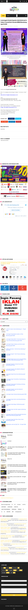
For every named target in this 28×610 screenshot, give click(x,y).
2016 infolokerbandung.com (17, 605)
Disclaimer (9, 434)
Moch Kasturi (3, 523)
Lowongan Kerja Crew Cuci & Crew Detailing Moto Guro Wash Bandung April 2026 (16, 363)
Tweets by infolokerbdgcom (7, 497)
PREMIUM (10, 26)
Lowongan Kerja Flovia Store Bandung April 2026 (15, 379)
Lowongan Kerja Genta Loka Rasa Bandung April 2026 (15, 404)
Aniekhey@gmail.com (6, 518)
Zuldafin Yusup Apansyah (6, 539)
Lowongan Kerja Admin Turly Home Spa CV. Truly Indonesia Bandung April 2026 (16, 464)
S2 (1, 510)
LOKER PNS (16, 506)
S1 (23, 508)
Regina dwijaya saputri (6, 526)
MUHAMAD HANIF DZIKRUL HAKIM (7, 534)
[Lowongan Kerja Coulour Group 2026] (14, 198)
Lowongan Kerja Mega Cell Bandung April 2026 (15, 409)
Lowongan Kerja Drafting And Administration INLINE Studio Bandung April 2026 (16, 419)
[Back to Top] (14, 608)
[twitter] (24, 1)
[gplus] (26, 1)
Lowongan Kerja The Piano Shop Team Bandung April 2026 (15, 424)
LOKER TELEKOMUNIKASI (5, 508)
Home (3, 15)
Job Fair (23, 503)
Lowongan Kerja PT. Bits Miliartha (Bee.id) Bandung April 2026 (15, 374)
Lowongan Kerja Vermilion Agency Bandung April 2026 (16, 414)
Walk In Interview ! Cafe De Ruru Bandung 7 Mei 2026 (16, 353)
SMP (13, 510)
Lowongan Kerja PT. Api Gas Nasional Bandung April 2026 (14, 394)
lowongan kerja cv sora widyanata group (14, 543)
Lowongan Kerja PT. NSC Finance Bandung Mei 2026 (15, 358)
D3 (14, 503)
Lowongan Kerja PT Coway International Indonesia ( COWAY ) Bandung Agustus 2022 (16, 489)
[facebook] (22, 1)
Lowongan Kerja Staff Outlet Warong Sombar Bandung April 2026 (16, 452)
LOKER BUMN (10, 506)
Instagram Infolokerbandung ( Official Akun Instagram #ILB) (13, 262)
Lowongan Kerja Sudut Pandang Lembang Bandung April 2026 (15, 389)
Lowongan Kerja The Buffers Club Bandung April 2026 (15, 384)
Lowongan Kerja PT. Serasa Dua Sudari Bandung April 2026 (14, 369)
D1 (12, 503)
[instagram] (20, 1)
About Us (9, 458)
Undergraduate (18, 510)
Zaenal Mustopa (4, 546)
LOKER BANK (3, 506)
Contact (9, 440)
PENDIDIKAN (14, 508)
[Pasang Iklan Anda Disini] (11, 315)
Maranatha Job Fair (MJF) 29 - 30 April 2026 (16, 329)
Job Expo (19, 503)
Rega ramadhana (5, 551)
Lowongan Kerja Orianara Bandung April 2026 (16, 398)
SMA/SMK (16, 26)
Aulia (2, 543)
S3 (4, 510)
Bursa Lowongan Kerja (5, 503)
